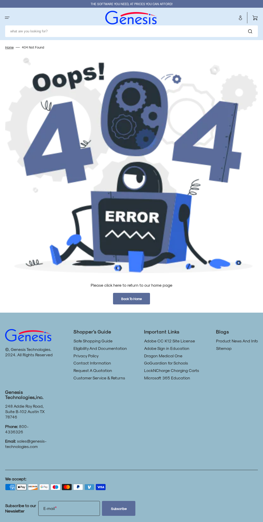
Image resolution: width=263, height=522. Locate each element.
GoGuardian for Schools (166, 362)
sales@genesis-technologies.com (25, 444)
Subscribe (119, 508)
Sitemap (224, 348)
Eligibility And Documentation (100, 348)
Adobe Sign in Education (166, 348)
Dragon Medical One (163, 355)
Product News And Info (237, 340)
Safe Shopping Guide (92, 340)
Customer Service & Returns (99, 377)
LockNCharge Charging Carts (171, 370)
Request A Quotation (92, 370)
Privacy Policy (86, 355)
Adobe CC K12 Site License (169, 340)
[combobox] (131, 31)
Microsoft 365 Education (167, 377)
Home (9, 47)
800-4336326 (17, 429)
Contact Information (92, 362)
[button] (7, 17)
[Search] (251, 31)
